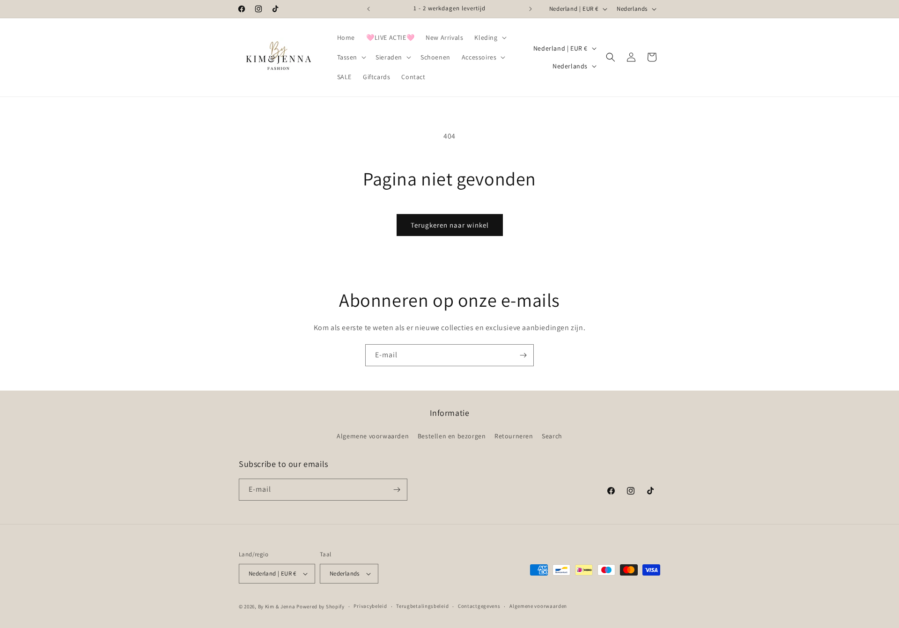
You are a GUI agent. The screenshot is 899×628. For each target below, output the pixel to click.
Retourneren (513, 436)
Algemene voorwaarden (373, 436)
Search (552, 436)
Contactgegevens (479, 606)
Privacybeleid (370, 606)
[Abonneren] (523, 355)
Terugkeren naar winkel (450, 225)
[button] (489, 37)
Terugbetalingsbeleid (422, 606)
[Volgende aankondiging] (530, 9)
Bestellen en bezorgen (452, 436)
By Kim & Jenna (276, 606)
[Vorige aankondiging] (368, 9)
